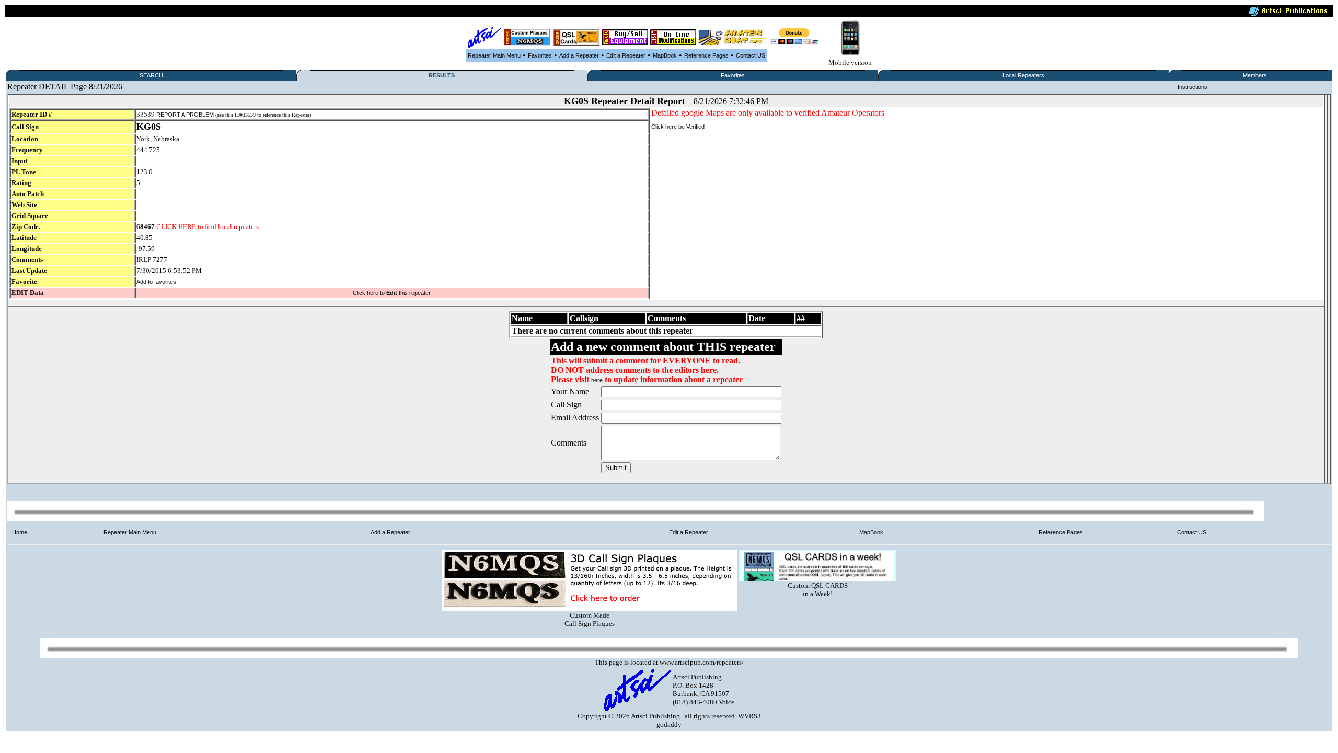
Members (1255, 75)
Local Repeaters (1023, 75)
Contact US (750, 55)
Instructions (1192, 87)
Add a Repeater (579, 55)
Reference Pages (706, 55)
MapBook (665, 55)
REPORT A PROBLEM (185, 114)
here (597, 380)
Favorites (540, 55)
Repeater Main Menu (494, 55)
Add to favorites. (157, 282)
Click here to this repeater (392, 293)
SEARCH (151, 75)
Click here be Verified (678, 126)
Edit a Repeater (625, 55)
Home (19, 532)
